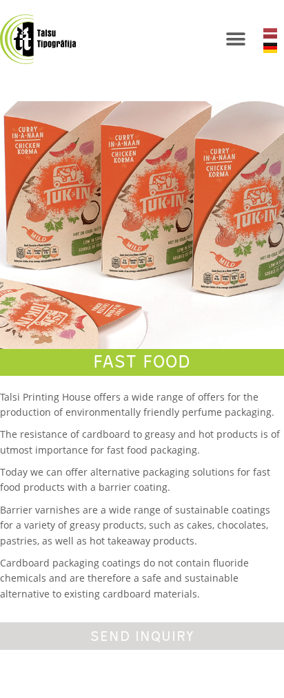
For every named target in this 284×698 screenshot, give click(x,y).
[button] (236, 39)
